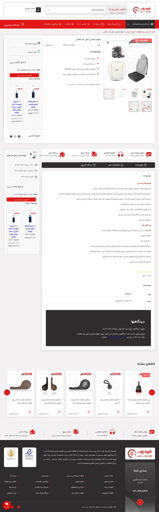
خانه (153, 32)
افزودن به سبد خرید (24, 75)
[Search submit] (49, 10)
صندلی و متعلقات (143, 32)
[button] (107, 42)
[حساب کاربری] (38, 9)
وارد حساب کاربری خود (116, 337)
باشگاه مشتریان (11, 25)
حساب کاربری (30, 8)
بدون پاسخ (49, 45)
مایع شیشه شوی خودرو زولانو (33, 104)
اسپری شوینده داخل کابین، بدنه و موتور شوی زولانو (17, 107)
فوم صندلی (130, 32)
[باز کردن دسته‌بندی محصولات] (128, 24)
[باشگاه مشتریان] (22, 24)
